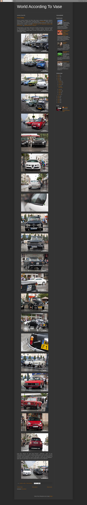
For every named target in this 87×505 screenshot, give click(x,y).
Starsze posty (49, 487)
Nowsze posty (19, 487)
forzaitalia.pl (42, 21)
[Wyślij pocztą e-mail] (34, 483)
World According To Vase (39, 6)
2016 (59, 79)
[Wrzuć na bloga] (36, 483)
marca (60, 92)
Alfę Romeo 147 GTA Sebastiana (39, 24)
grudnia (60, 81)
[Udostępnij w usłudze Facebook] (38, 483)
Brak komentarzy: (29, 483)
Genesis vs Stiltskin (65, 43)
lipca (60, 86)
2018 (59, 76)
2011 (59, 102)
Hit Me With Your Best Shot (66, 52)
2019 (59, 75)
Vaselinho (66, 107)
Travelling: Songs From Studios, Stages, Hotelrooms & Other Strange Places (66, 33)
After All (64, 20)
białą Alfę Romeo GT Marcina (30, 25)
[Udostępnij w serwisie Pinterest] (39, 483)
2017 (59, 78)
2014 (59, 97)
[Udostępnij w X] (37, 483)
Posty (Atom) (24, 489)
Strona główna (34, 487)
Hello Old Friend (66, 61)
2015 (59, 96)
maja (60, 89)
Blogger (51, 496)
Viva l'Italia (20, 18)
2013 (59, 99)
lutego (60, 94)
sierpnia (60, 84)
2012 (59, 100)
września (60, 82)
